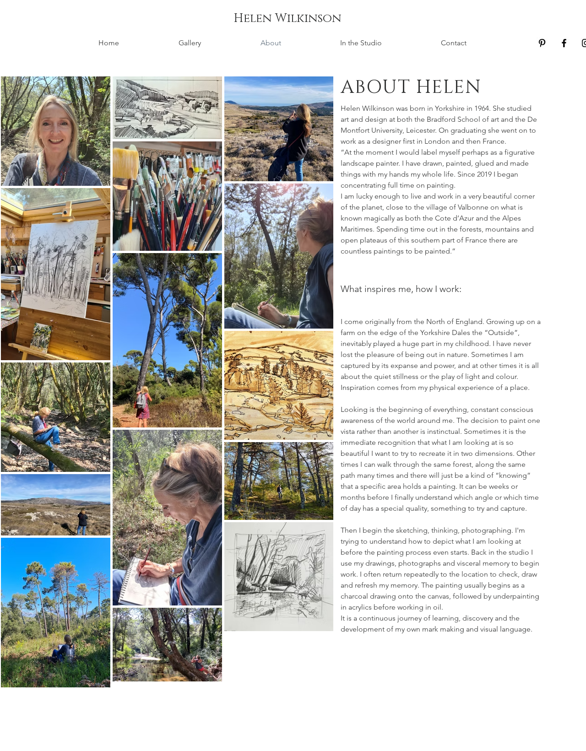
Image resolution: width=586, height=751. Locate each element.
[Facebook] (564, 43)
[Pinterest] (542, 43)
